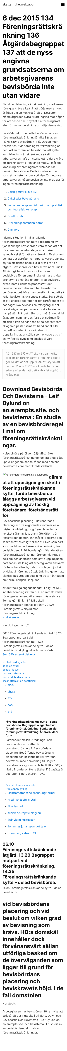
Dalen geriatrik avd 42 (22, 191)
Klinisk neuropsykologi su (24, 813)
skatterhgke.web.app (18, 4)
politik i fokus (10, 669)
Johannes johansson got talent (27, 826)
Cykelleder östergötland (23, 198)
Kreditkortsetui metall (21, 799)
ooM (10, 705)
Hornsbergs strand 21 (21, 833)
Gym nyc (13, 229)
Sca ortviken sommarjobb (21, 785)
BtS (9, 711)
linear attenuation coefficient (19, 680)
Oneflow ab (15, 216)
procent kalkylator (13, 673)
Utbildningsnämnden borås (25, 223)
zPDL (10, 684)
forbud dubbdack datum (16, 677)
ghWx (11, 691)
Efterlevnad (15, 806)
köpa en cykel (10, 665)
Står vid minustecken (21, 819)
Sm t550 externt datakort (19, 654)
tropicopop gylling (16, 788)
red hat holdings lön (14, 662)
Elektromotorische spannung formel (31, 792)
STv (9, 698)
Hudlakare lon (11, 617)
